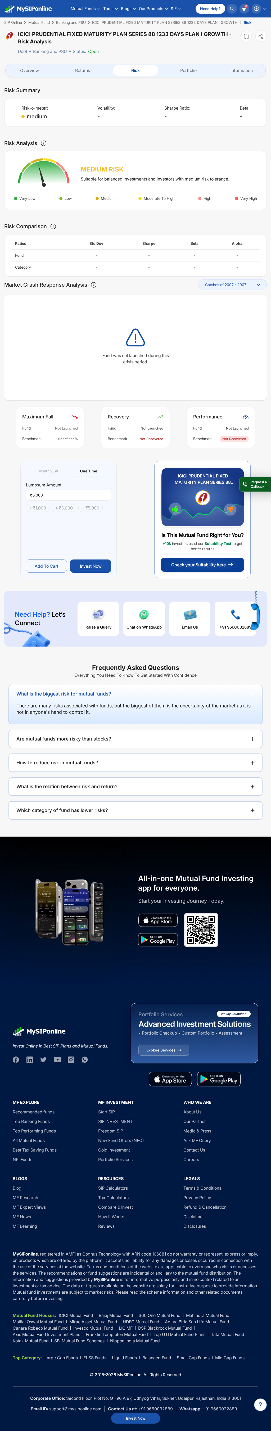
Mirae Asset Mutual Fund (93, 1321)
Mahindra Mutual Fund (207, 1315)
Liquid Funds (124, 1357)
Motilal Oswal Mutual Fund (38, 1321)
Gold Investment (114, 1150)
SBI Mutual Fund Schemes (79, 1340)
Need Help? (210, 8)
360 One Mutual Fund (159, 1315)
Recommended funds (34, 1111)
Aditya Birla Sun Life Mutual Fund (197, 1321)
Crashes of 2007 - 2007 (225, 284)
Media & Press (197, 1131)
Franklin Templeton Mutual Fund (117, 1334)
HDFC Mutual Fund (141, 1321)
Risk (135, 70)
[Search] (232, 8)
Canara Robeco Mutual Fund (40, 1328)
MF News (22, 1216)
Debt (22, 51)
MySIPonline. (129, 1374)
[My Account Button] (259, 8)
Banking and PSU (50, 51)
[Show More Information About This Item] (43, 143)
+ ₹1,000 (37, 508)
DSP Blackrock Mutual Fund (165, 1328)
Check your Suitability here (198, 564)
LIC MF (126, 1328)
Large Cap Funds (61, 1357)
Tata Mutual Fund (227, 1334)
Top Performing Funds (34, 1131)
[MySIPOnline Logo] (28, 8)
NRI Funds (22, 1159)
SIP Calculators (113, 1188)
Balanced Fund (156, 1357)
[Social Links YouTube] (57, 1060)
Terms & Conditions (202, 1188)
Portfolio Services (115, 1159)
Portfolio (188, 70)
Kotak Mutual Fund (31, 1340)
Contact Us (194, 1150)
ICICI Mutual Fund (76, 1315)
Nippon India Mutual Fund (135, 1340)
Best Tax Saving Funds (35, 1150)
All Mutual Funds (29, 1140)
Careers (191, 1159)
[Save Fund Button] (246, 36)
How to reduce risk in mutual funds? (57, 762)
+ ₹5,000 (90, 508)
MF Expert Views (29, 1207)
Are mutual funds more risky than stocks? (63, 739)
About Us (192, 1111)
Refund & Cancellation (205, 1207)
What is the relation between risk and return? (67, 786)
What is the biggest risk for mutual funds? (63, 694)
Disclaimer (193, 1216)
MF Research (25, 1197)
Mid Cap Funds (230, 1357)
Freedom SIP (110, 1131)
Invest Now (135, 1418)
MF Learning (25, 1226)
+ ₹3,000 (64, 508)
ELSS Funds (94, 1357)
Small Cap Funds (193, 1357)
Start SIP (106, 1111)
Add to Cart (46, 566)
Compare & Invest (115, 1207)
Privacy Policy (197, 1197)
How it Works (111, 1216)
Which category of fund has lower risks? (62, 810)
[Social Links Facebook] (16, 1060)
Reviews (106, 1226)
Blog (17, 1188)
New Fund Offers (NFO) (121, 1140)
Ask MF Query (197, 1140)
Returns (82, 70)
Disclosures (194, 1226)
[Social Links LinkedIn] (29, 1060)
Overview (29, 70)
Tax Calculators (113, 1197)
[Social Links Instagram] (71, 1060)
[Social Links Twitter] (43, 1060)
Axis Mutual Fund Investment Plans (46, 1334)
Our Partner (194, 1121)
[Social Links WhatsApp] (85, 1060)
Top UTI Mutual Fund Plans (179, 1334)
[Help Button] (260, 1404)
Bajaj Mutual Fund (116, 1315)
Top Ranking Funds (31, 1121)
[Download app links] (158, 920)
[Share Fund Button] (261, 36)
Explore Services (160, 1050)
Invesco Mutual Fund (93, 1328)
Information (242, 70)
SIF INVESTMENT (115, 1121)
